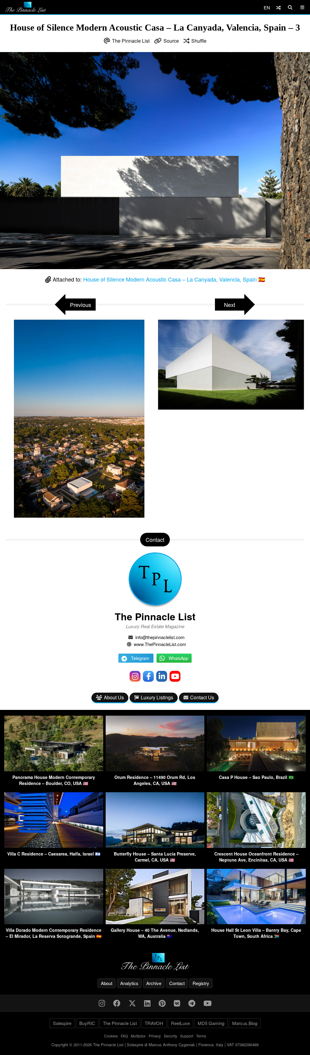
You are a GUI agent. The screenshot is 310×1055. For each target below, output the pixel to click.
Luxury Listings (157, 697)
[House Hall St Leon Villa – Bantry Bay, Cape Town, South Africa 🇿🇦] (256, 922)
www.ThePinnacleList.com (160, 644)
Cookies (111, 1035)
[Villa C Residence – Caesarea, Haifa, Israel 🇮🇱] (53, 846)
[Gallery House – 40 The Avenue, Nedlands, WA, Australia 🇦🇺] (155, 922)
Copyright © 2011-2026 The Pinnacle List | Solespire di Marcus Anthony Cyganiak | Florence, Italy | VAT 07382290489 (155, 1044)
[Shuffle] (278, 7)
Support (186, 1035)
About (106, 983)
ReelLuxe (180, 1023)
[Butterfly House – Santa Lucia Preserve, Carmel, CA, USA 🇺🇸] (155, 846)
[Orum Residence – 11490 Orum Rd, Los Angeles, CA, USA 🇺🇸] (155, 769)
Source (171, 40)
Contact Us (202, 697)
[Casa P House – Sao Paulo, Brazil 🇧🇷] (256, 769)
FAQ (124, 1035)
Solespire (62, 1023)
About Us (114, 697)
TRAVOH (154, 1023)
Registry (201, 983)
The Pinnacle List (131, 40)
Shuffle (198, 40)
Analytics (129, 983)
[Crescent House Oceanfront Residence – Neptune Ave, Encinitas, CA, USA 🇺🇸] (256, 846)
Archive (153, 983)
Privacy (155, 1035)
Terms (201, 1035)
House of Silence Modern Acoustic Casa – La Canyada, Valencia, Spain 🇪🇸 (174, 279)
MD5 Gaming (211, 1023)
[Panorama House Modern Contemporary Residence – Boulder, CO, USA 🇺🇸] (53, 769)
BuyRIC (87, 1023)
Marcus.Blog (244, 1023)
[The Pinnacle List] (155, 962)
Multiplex (138, 1035)
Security (170, 1035)
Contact (177, 983)
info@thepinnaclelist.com (160, 637)
